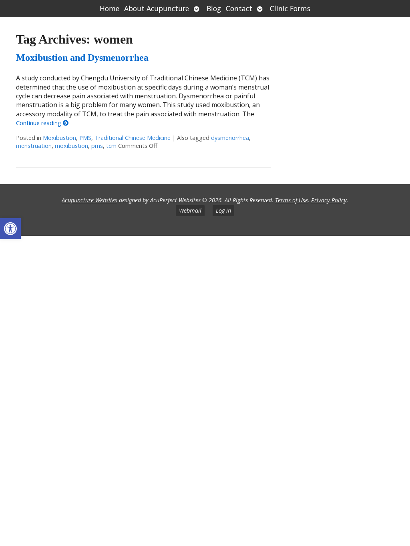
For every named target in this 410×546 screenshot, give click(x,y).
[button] (10, 228)
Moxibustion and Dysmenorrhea (82, 57)
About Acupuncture (156, 8)
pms (97, 145)
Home (109, 8)
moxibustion (71, 145)
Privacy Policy (329, 200)
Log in (223, 210)
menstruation (34, 145)
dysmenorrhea (230, 137)
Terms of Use (291, 200)
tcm (111, 145)
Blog (214, 8)
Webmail (190, 210)
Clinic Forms (290, 8)
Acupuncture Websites (89, 200)
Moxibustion (59, 137)
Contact (239, 8)
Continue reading (39, 123)
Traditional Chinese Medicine (132, 137)
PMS (85, 137)
